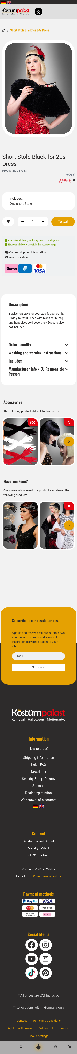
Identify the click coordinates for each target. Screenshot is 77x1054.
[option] (38, 88)
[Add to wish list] (8, 221)
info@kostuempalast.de (44, 876)
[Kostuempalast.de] (16, 11)
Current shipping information (27, 252)
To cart (63, 222)
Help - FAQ (38, 765)
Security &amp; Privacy (38, 779)
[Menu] (7, 1047)
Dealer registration (38, 793)
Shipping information (38, 758)
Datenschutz (46, 1028)
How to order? (39, 749)
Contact (22, 1020)
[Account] (56, 1047)
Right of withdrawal (19, 1028)
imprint (65, 1028)
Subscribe (38, 667)
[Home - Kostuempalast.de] (39, 715)
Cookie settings (38, 1036)
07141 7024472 (43, 869)
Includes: (16, 198)
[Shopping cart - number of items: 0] (70, 1047)
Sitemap (38, 786)
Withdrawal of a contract (38, 800)
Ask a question (18, 257)
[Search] (21, 1047)
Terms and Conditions (47, 1020)
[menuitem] (3, 2)
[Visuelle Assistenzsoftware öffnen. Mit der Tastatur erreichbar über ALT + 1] (35, 11)
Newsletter (38, 772)
